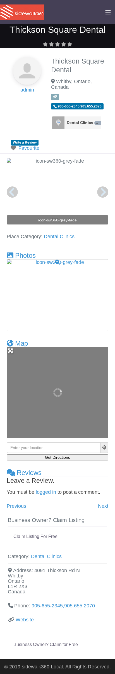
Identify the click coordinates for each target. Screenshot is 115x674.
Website (25, 619)
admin (27, 90)
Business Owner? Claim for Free (45, 644)
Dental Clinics (83, 122)
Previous (16, 506)
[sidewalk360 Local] (22, 12)
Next (103, 506)
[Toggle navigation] (108, 12)
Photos (25, 255)
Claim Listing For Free (35, 536)
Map (21, 343)
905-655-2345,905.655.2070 (63, 606)
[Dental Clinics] (58, 122)
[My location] (104, 447)
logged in (46, 492)
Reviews (29, 472)
